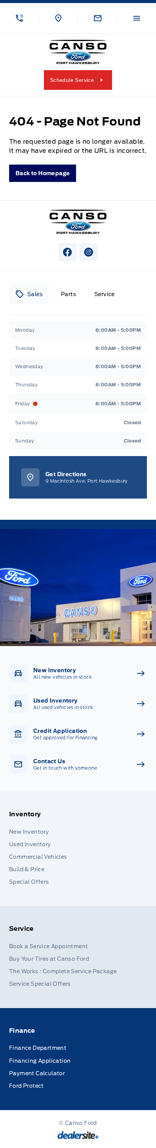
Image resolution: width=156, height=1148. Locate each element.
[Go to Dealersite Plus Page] (78, 1135)
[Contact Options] (97, 18)
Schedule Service (72, 80)
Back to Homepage (43, 173)
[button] (19, 18)
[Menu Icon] (136, 18)
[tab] (29, 294)
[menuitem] (78, 849)
